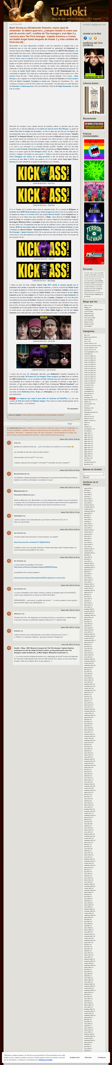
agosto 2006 (87, 967)
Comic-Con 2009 (88, 362)
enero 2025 (87, 528)
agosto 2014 (87, 767)
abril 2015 (86, 750)
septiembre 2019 (88, 640)
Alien (85, 335)
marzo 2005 (87, 1003)
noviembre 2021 (88, 586)
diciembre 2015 (88, 734)
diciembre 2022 (88, 563)
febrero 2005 (87, 1005)
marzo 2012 (87, 828)
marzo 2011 (87, 853)
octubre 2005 (87, 988)
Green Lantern (72, 78)
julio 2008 (86, 919)
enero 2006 (87, 982)
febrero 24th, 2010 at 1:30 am (70, 610)
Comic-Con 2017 (88, 379)
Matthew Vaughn (39, 401)
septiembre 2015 (88, 740)
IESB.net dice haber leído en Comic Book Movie (34, 227)
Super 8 (86, 460)
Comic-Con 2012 (88, 368)
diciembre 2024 (88, 530)
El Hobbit (86, 395)
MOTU (86, 422)
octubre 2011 (87, 838)
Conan (31, 214)
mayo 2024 (87, 538)
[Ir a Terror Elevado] (94, 243)
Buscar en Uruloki (92, 469)
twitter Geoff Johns (28, 71)
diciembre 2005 (88, 984)
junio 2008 (87, 921)
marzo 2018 (87, 678)
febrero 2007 (87, 955)
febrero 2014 (87, 780)
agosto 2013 (87, 792)
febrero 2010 (87, 880)
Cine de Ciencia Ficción (39, 415)
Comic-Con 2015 (88, 374)
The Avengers (36, 151)
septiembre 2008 (88, 915)
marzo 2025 (87, 523)
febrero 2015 (87, 755)
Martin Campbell (23, 81)
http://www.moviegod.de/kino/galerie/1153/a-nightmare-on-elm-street (39, 578)
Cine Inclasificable (89, 351)
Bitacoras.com (19, 491)
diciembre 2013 (88, 784)
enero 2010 (87, 882)
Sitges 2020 (87, 454)
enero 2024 (87, 546)
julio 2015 (86, 744)
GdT (85, 406)
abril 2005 (86, 1001)
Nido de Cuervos (88, 322)
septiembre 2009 (88, 890)
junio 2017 (87, 696)
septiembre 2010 (88, 865)
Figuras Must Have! (89, 399)
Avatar (75, 53)
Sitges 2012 (87, 437)
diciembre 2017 (88, 684)
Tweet (70, 424)
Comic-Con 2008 (88, 360)
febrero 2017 (87, 705)
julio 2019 (86, 644)
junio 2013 (87, 796)
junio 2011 (86, 846)
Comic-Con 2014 (88, 372)
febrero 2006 (87, 980)
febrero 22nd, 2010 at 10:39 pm (70, 439)
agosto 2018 (87, 667)
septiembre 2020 (88, 615)
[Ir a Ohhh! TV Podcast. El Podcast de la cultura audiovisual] (94, 159)
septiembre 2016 (88, 715)
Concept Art (60, 415)
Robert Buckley (67, 227)
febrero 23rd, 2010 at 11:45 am (70, 557)
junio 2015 (87, 746)
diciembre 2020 (88, 609)
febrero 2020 (87, 630)
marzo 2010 (87, 878)
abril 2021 (86, 601)
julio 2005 (86, 994)
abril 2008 (86, 925)
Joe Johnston (56, 230)
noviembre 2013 (88, 786)
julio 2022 (86, 571)
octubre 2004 (87, 1013)
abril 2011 (86, 850)
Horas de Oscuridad (89, 317)
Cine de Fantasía (51, 415)
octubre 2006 (87, 963)
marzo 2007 (87, 953)
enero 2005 (87, 1007)
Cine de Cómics (27, 415)
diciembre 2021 (88, 584)
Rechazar (88, 1057)
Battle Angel (73, 287)
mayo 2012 (87, 823)
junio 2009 (87, 896)
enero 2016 (87, 732)
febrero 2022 (87, 580)
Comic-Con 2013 (88, 370)
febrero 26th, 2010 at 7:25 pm (70, 627)
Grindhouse (87, 408)
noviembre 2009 (88, 886)
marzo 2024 (87, 542)
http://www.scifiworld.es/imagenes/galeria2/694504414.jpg (35, 567)
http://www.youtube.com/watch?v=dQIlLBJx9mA (32, 542)
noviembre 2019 (88, 636)
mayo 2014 (87, 773)
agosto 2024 (87, 534)
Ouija (38, 392)
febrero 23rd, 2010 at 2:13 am (70, 512)
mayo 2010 (87, 873)
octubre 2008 (87, 913)
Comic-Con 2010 (88, 364)
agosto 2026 (87, 488)
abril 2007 (86, 950)
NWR (85, 424)
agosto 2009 (87, 892)
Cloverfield (87, 354)
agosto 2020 (87, 617)
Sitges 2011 (87, 435)
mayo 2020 (87, 623)
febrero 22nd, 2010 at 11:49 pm (70, 470)
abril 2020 (86, 625)
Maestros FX (87, 418)
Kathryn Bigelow (44, 53)
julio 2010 (86, 869)
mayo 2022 (87, 573)
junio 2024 (87, 536)
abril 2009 (86, 900)
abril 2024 (86, 540)
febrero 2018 (87, 680)
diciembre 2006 (88, 959)
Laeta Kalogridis (69, 295)
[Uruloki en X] (90, 40)
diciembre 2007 (88, 934)
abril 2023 (86, 559)
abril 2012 (86, 825)
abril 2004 (86, 1025)
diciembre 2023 (88, 548)
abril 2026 (86, 496)
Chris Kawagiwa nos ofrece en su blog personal (29, 157)
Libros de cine (88, 416)
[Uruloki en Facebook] (85, 40)
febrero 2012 (87, 830)
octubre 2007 (87, 938)
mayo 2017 (87, 698)
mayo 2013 (87, 798)
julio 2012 (86, 819)
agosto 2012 (87, 817)
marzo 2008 (87, 927)
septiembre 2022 (88, 567)
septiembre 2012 (88, 815)
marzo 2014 (87, 778)
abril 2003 (86, 1050)
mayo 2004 (87, 1023)
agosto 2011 (87, 842)
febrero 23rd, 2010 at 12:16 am (70, 487)
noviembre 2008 (88, 911)
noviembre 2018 (88, 661)
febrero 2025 (87, 525)
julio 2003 (86, 1044)
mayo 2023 (87, 557)
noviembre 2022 (88, 565)
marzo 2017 (87, 703)
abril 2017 (86, 700)
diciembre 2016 (88, 709)
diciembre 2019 (88, 634)
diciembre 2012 (88, 809)
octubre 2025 (87, 509)
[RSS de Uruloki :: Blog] (95, 40)
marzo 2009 (87, 903)
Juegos (86, 414)
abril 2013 (86, 801)
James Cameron (23, 56)
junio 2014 (87, 771)
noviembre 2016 (88, 711)
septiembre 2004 (88, 1015)
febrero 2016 (87, 730)
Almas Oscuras (88, 305)
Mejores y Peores (89, 420)
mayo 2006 (87, 973)
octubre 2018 (87, 663)
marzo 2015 (87, 753)
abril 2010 (86, 875)
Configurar (102, 1057)
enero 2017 (87, 707)
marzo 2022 (87, 578)
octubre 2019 (87, 638)
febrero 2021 (87, 605)
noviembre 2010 (88, 861)
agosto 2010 (87, 867)
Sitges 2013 (87, 439)
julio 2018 (86, 669)
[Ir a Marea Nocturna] (94, 222)
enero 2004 (87, 1032)
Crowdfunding (88, 389)
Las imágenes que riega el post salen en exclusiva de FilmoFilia (41, 398)
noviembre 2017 (88, 686)
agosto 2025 (87, 513)
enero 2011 (87, 857)
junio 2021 (87, 596)
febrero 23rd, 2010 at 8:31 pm (70, 585)
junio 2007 (87, 946)
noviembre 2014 (88, 761)
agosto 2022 (87, 569)
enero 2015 (87, 757)
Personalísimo (88, 429)
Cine (85, 341)
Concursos (87, 387)
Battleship (26, 392)
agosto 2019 (87, 642)
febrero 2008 (87, 930)
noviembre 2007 (88, 936)
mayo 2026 (87, 494)
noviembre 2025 (88, 507)
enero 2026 (87, 503)
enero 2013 (87, 807)
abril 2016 (86, 725)
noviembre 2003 (88, 1036)
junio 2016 (87, 721)
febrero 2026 (87, 500)
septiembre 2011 (88, 840)
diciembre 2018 (88, 659)
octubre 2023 (87, 550)
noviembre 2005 (88, 986)
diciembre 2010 (88, 859)
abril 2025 (86, 521)
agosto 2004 (87, 1017)
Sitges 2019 (87, 451)
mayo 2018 (87, 673)
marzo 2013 (87, 803)
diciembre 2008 (88, 909)
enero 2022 (87, 582)
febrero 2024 (87, 544)
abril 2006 (86, 975)
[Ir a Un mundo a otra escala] (94, 128)
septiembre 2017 (88, 690)
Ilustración (87, 410)
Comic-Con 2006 (88, 356)
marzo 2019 (87, 653)
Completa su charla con (40, 81)
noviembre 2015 (88, 736)
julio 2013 (86, 794)
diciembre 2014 (88, 759)
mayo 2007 (87, 948)
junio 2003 (87, 1046)
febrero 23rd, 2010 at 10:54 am (70, 529)
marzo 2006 (87, 978)
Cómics (86, 339)
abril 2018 (86, 676)
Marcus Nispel (54, 214)
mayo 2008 (87, 923)
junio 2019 (87, 646)
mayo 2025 (87, 519)
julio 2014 (86, 769)
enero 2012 (87, 832)
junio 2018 (87, 671)
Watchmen (87, 464)
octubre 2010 (87, 863)
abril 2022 (86, 575)
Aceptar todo (75, 1057)
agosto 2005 (87, 992)
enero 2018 (87, 682)
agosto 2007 (87, 942)
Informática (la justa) (89, 412)
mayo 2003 (87, 1048)
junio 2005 (87, 996)
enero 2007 (87, 957)
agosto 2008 (87, 917)
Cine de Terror (88, 349)
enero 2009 (87, 907)
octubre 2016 (87, 713)
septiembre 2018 (88, 665)
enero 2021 (87, 607)
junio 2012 (87, 821)
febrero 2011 (87, 855)
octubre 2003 (87, 1038)
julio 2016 (86, 719)
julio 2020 (86, 619)
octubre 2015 (87, 738)
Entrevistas (87, 397)
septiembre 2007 (88, 940)
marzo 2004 (87, 1028)
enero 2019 (87, 657)
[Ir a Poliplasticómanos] (94, 264)
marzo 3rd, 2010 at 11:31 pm (71, 644)
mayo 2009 (87, 898)
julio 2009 (86, 894)
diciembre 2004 (88, 1009)
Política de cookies (45, 1060)
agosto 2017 (87, 692)
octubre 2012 (87, 813)
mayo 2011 (87, 848)
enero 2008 (87, 932)
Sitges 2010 (87, 433)
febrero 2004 (87, 1030)
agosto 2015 (87, 742)
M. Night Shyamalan (63, 86)
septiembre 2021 (88, 590)
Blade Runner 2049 (89, 337)
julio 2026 (86, 490)
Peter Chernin (48, 379)
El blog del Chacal (89, 313)
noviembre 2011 (88, 836)
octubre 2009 (87, 888)
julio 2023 (86, 555)
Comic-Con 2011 (88, 366)
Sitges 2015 (87, 443)
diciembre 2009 (88, 884)
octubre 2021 (87, 588)
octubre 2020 (87, 613)
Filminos (86, 401)
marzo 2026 (87, 498)
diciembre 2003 (88, 1034)
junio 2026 (87, 492)
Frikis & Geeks (88, 403)
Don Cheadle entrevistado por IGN (31, 149)
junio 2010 (87, 871)
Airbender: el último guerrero (23, 86)
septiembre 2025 (88, 511)
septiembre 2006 (88, 965)
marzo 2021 (87, 603)
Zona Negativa (88, 326)
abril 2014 (86, 775)
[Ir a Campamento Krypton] (94, 180)
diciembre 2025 (88, 505)
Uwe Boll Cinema (88, 462)
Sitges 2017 (87, 447)
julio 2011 (86, 844)
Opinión (86, 426)
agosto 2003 (87, 1042)
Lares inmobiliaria (88, 320)
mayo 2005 (87, 998)
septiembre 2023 (88, 553)
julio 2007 (86, 944)
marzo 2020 (87, 628)
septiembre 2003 (88, 1040)
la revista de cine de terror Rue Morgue (52, 129)
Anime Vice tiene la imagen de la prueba (25, 131)
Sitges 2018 (87, 449)
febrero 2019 (87, 655)
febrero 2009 (87, 905)
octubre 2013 (87, 788)
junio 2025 (87, 517)
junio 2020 (87, 621)
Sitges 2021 (87, 456)
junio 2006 (87, 971)
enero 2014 (87, 782)
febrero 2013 (87, 805)
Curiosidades (87, 391)
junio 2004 (87, 1021)
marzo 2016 (87, 727)
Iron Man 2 (24, 159)
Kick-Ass (21, 401)
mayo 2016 (87, 723)
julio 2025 (86, 515)
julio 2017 (86, 694)
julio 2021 (86, 594)
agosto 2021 (87, 592)
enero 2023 (87, 561)
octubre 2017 (87, 688)
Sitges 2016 (87, 445)
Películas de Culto (89, 324)
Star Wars (87, 458)
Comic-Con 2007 (88, 358)
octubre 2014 (87, 763)
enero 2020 (87, 632)
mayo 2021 (87, 598)
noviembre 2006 (88, 961)
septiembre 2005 (88, 990)
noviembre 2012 (88, 811)
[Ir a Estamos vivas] (94, 201)
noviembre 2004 (88, 1011)
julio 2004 (86, 1019)
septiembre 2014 (88, 765)
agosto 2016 (87, 717)
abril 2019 (86, 650)
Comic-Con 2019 (88, 383)
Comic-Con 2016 (88, 376)
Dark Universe (88, 393)
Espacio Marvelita (89, 315)
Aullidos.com (87, 307)
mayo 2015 (87, 748)
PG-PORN (87, 431)
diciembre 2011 (88, 834)
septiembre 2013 (88, 790)
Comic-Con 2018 (88, 381)
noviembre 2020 (88, 611)
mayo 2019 (87, 648)
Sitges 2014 (87, 441)
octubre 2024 (87, 532)
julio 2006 (86, 969)
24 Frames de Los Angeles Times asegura (42, 376)
